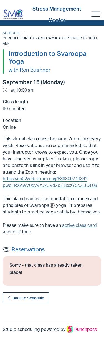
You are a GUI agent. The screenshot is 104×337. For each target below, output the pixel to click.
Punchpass (85, 329)
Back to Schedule (28, 297)
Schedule (11, 33)
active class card (79, 225)
